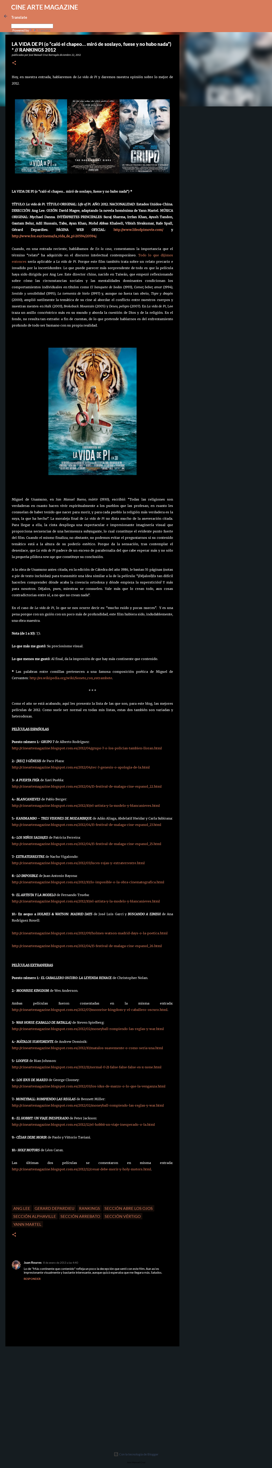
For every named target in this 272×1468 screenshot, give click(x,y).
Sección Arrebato (80, 1216)
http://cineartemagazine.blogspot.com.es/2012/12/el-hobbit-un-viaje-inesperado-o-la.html (83, 1125)
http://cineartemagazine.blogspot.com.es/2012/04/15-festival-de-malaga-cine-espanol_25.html (86, 844)
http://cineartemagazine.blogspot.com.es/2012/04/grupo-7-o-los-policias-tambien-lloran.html (87, 748)
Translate (43, 30)
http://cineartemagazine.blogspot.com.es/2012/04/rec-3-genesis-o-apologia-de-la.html (81, 767)
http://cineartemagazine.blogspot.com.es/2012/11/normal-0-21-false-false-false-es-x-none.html (86, 1067)
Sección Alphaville (34, 1216)
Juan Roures (33, 1262)
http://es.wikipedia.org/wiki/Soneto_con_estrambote (70, 678)
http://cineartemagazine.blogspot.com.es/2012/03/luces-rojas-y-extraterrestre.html (78, 863)
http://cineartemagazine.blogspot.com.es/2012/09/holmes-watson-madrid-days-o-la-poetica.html (90, 933)
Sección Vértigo (123, 1216)
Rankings (89, 1208)
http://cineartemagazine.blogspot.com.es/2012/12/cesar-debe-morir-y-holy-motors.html (81, 1169)
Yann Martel (27, 1224)
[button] (14, 63)
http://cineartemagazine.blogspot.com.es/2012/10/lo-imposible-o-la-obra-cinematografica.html (88, 882)
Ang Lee (21, 1208)
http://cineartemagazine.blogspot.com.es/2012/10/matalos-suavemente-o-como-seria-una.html (87, 1048)
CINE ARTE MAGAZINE (44, 7)
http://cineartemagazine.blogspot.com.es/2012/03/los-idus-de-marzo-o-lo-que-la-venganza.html (88, 1086)
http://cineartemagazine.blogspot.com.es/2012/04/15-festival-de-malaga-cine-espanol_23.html (86, 825)
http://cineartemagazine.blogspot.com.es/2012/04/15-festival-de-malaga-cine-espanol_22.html (87, 786)
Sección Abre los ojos (129, 1208)
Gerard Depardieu (54, 1208)
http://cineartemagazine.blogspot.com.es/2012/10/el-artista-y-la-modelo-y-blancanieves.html (86, 806)
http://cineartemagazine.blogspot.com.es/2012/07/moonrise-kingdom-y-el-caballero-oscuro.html (89, 1010)
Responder (32, 1278)
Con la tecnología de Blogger (138, 1454)
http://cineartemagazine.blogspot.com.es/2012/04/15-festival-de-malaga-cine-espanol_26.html (87, 946)
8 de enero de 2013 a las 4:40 (60, 1262)
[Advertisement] (34, 1377)
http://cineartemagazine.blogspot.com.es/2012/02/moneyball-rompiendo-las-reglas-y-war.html (88, 1029)
